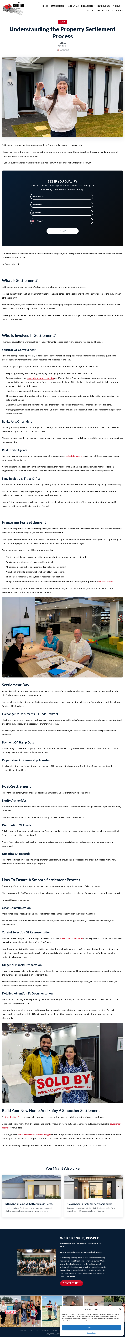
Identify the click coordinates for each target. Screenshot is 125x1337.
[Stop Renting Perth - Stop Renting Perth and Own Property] (16, 8)
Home (45, 6)
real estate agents (73, 456)
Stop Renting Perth (14, 1117)
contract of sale (105, 581)
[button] (120, 1309)
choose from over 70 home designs (34, 1134)
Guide (62, 22)
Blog (90, 10)
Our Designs (57, 6)
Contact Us (102, 10)
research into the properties (40, 378)
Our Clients (103, 6)
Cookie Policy (91, 1333)
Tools (116, 6)
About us (73, 6)
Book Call (117, 10)
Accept (91, 1328)
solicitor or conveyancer (71, 938)
